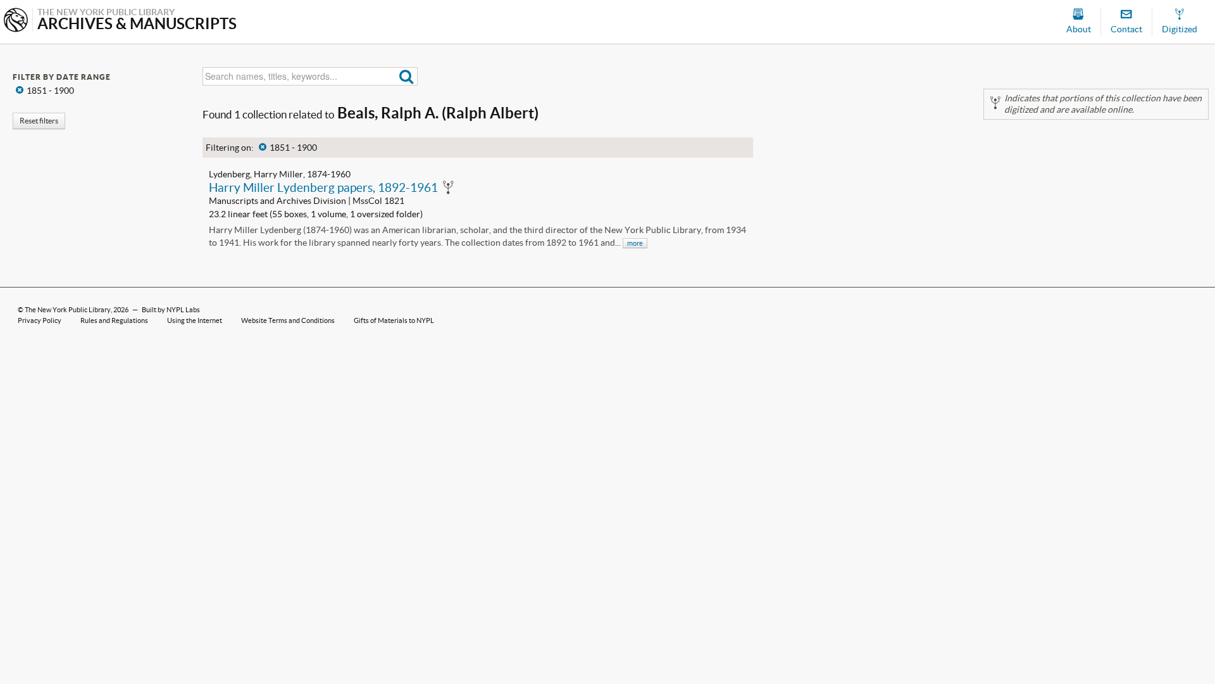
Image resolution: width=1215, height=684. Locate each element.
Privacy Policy (39, 320)
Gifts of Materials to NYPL (394, 320)
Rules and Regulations (114, 320)
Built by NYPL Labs (171, 310)
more (635, 243)
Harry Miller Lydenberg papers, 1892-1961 (323, 187)
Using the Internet (194, 320)
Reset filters (39, 121)
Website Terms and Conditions (288, 320)
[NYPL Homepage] (16, 21)
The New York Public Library (68, 310)
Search (407, 76)
